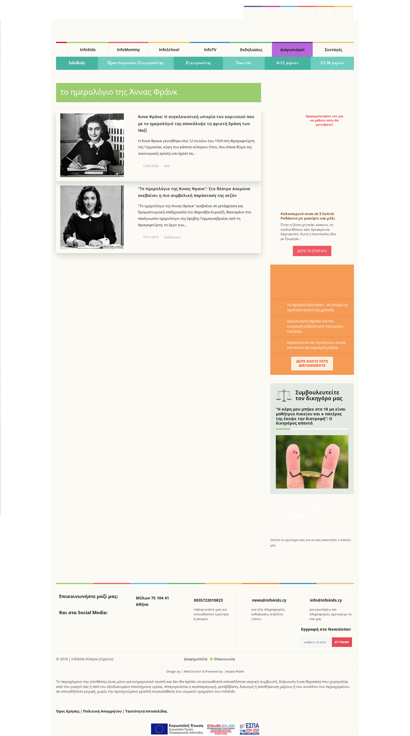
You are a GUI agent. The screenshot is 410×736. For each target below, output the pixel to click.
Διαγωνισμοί (292, 49)
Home (61, 49)
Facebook (65, 627)
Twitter (289, 13)
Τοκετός (244, 62)
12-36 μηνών (332, 62)
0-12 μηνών (287, 62)
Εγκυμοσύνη (198, 62)
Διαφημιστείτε (196, 658)
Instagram (271, 13)
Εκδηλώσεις (251, 49)
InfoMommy (128, 49)
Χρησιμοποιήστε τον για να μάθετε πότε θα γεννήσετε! (324, 120)
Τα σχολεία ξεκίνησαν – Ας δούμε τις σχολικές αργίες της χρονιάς (317, 307)
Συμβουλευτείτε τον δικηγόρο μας (318, 395)
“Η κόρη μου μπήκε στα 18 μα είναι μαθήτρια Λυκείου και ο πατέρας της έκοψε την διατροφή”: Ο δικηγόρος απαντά (311, 416)
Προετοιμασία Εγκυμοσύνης (135, 62)
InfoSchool (169, 49)
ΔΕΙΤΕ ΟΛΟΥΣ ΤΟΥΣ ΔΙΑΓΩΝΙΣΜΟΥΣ (312, 363)
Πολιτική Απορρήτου (102, 711)
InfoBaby (77, 62)
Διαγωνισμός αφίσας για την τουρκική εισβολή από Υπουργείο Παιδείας (315, 326)
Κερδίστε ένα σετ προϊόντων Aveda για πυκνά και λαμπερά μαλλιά (316, 345)
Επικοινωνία (224, 658)
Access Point (235, 671)
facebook (253, 13)
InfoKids (88, 49)
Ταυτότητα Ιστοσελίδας (146, 711)
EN (307, 13)
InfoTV (210, 49)
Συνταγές (333, 49)
